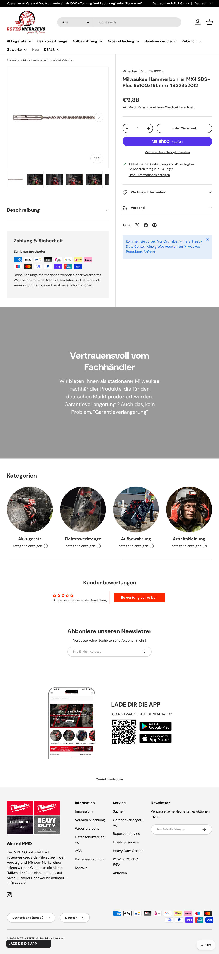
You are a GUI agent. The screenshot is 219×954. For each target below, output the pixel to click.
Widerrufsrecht (87, 828)
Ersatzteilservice (126, 842)
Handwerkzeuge (158, 41)
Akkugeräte (17, 41)
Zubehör (189, 41)
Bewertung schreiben (139, 597)
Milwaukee (130, 71)
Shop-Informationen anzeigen (149, 175)
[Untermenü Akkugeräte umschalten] (30, 41)
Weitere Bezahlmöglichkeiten (167, 152)
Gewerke (14, 49)
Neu (35, 49)
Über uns (18, 883)
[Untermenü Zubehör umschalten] (199, 41)
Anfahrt (149, 251)
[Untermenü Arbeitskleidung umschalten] (137, 41)
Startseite (13, 60)
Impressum (84, 811)
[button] (209, 22)
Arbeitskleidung (121, 41)
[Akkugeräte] (30, 509)
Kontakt (81, 868)
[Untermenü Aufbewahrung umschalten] (100, 41)
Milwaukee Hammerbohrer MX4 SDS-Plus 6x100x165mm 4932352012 (48, 60)
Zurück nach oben (109, 779)
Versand (143, 107)
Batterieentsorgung (90, 859)
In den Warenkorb (184, 128)
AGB (78, 850)
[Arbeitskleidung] (189, 509)
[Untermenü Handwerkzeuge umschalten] (175, 41)
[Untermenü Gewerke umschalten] (25, 49)
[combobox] (119, 22)
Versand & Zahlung (90, 820)
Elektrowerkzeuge (52, 41)
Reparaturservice (126, 833)
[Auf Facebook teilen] (146, 225)
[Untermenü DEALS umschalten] (58, 49)
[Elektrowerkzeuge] (83, 509)
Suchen (118, 811)
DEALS (49, 49)
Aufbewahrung (85, 41)
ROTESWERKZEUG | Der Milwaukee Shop (41, 938)
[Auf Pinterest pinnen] (154, 225)
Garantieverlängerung (120, 412)
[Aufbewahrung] (136, 509)
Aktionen (120, 873)
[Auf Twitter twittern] (137, 225)
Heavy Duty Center (128, 850)
